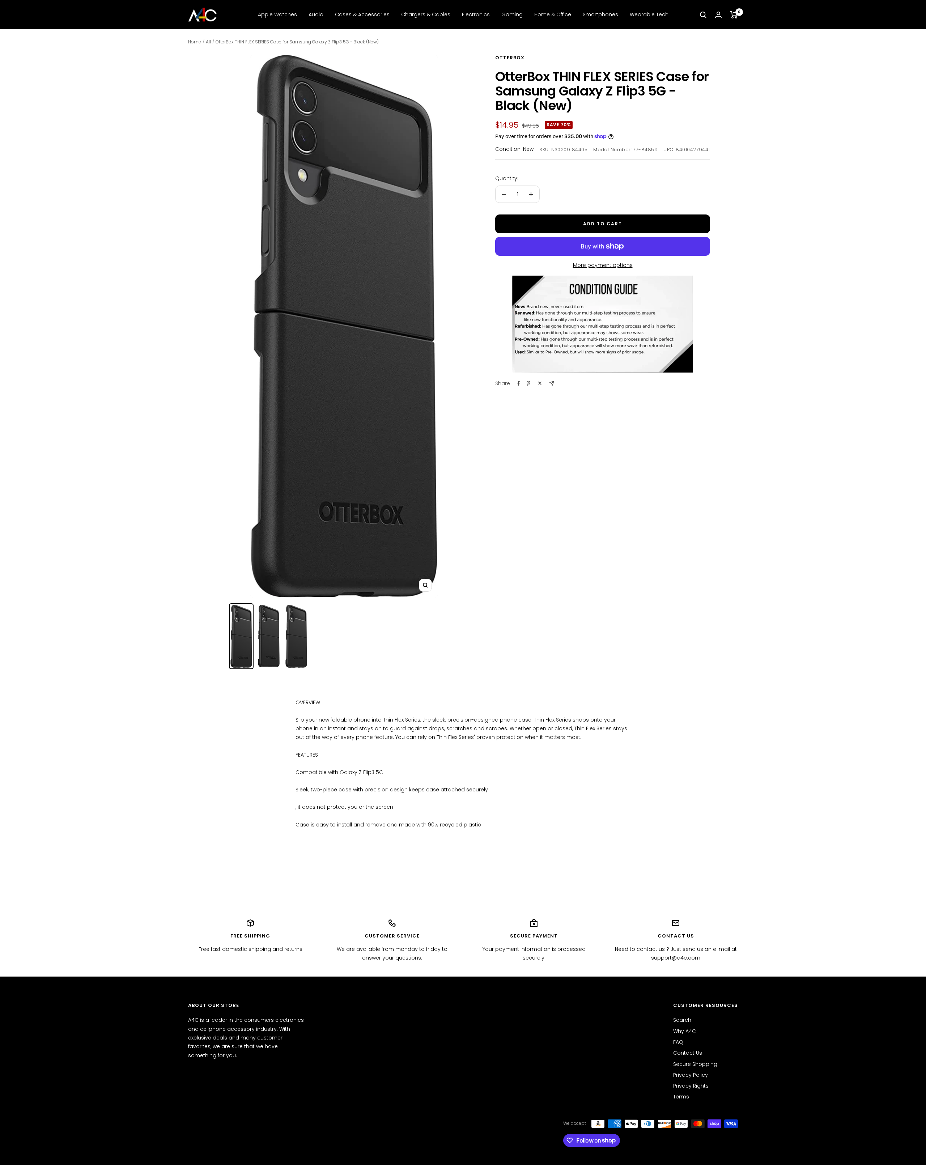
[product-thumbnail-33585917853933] (296, 636)
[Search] (703, 15)
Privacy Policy (690, 1075)
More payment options (603, 265)
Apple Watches (277, 14)
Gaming (512, 14)
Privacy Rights (691, 1085)
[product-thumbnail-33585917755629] (241, 636)
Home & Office (552, 14)
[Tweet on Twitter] (540, 383)
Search (682, 1020)
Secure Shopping (695, 1064)
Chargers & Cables (425, 14)
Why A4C (684, 1031)
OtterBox (509, 57)
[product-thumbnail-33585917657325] (268, 636)
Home (194, 42)
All (208, 42)
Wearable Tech (649, 14)
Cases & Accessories (362, 14)
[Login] (718, 15)
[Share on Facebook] (518, 383)
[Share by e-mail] (551, 383)
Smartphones (600, 14)
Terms (681, 1096)
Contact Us (687, 1052)
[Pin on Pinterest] (528, 383)
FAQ (678, 1042)
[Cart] (734, 14)
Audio (316, 14)
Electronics (476, 14)
